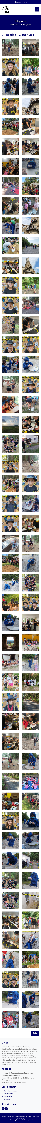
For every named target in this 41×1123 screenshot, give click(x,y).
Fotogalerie (27, 24)
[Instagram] (6, 1108)
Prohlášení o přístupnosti (15, 1120)
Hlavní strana (14, 24)
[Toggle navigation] (37, 9)
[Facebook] (3, 1108)
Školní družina (8, 1094)
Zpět (35, 1033)
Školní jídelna (8, 1096)
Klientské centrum (21, 2)
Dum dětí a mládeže (10, 1091)
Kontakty (7, 1099)
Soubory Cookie (29, 1120)
